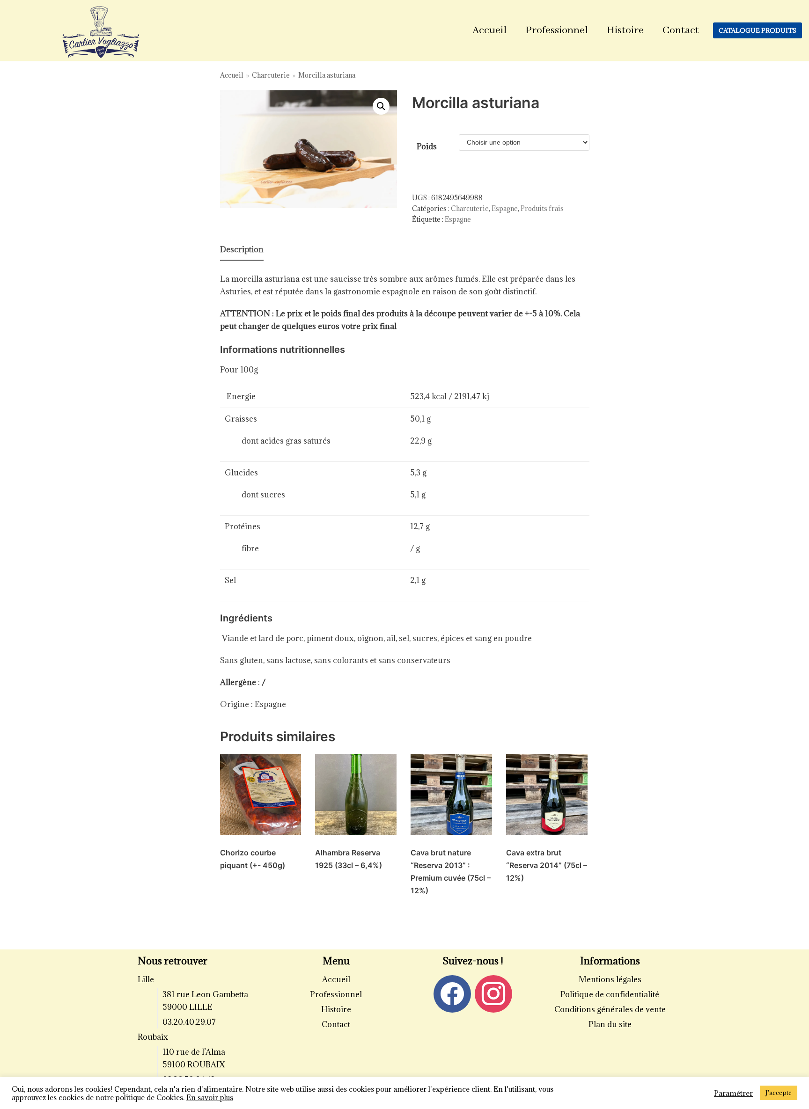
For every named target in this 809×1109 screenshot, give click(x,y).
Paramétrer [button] (733, 1093)
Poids (427, 146)
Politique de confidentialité (609, 994)
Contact (680, 30)
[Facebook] (452, 993)
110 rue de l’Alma (193, 1052)
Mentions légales (610, 979)
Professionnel (556, 30)
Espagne (505, 208)
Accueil (489, 30)
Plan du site (610, 1024)
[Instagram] (493, 993)
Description (242, 249)
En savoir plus (209, 1097)
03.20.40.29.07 (189, 1022)
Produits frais (542, 208)
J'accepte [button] (778, 1092)
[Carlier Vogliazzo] (101, 33)
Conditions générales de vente (610, 1009)
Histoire (625, 30)
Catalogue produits (757, 30)
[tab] (242, 250)
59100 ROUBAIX (193, 1064)
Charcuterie (271, 75)
